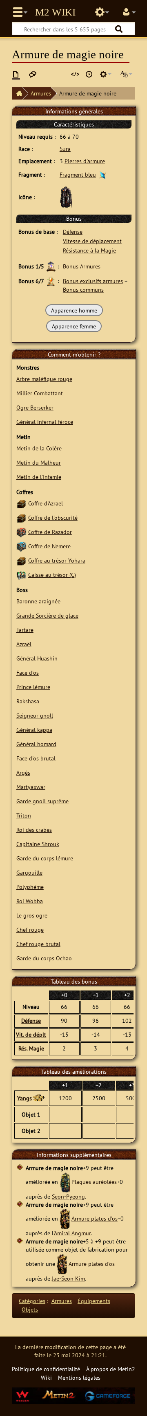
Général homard (36, 744)
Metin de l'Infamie (38, 477)
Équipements (94, 1301)
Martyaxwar (30, 787)
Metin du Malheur (38, 462)
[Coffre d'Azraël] (21, 503)
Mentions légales (79, 1377)
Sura (65, 149)
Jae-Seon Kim (68, 1278)
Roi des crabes (34, 829)
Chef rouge (30, 929)
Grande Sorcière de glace (47, 615)
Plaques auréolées (94, 1181)
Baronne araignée (38, 601)
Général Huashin (37, 658)
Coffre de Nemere (49, 546)
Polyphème (30, 887)
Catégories (32, 1301)
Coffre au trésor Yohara (56, 560)
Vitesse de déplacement (92, 241)
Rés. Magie (31, 1048)
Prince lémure (33, 687)
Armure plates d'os (94, 1218)
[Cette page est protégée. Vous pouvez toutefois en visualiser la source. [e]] (75, 74)
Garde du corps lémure (44, 858)
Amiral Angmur (72, 1233)
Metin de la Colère (39, 448)
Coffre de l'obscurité (53, 517)
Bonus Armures (81, 266)
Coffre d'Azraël (45, 503)
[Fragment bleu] (103, 174)
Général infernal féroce (44, 421)
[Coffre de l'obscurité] (21, 517)
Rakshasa (27, 701)
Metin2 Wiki (55, 12)
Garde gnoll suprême (42, 801)
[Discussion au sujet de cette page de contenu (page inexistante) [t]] (33, 74)
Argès (23, 772)
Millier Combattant (39, 393)
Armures (41, 93)
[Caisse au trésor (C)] (21, 574)
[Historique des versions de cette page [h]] (89, 74)
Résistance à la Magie (89, 250)
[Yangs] (38, 1098)
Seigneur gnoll (34, 715)
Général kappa (34, 729)
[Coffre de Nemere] (21, 546)
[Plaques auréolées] (65, 1181)
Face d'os (27, 672)
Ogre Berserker (34, 407)
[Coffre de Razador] (21, 532)
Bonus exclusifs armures (93, 281)
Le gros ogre (31, 915)
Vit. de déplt (31, 1034)
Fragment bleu (78, 174)
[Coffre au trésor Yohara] (21, 560)
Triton (23, 815)
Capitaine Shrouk (37, 844)
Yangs (24, 1098)
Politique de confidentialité (46, 1369)
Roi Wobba (29, 901)
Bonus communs (83, 289)
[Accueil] (17, 93)
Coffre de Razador (50, 532)
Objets (30, 1309)
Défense (72, 231)
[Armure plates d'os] (65, 1218)
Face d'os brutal (36, 758)
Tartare (24, 630)
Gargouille (29, 872)
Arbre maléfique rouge (44, 379)
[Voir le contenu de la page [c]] (16, 74)
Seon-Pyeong (68, 1196)
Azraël (23, 644)
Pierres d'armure (85, 161)
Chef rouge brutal (38, 944)
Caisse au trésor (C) (52, 574)
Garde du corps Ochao (44, 958)
